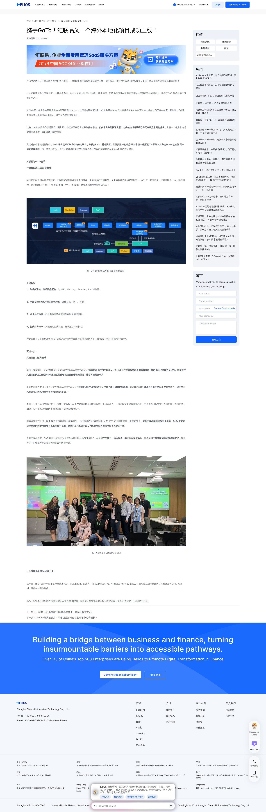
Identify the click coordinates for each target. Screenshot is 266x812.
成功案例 (200, 709)
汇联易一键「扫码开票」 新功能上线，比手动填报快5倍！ (215, 248)
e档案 (139, 727)
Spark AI (39, 4)
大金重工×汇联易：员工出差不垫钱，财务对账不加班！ (216, 111)
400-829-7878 (184, 4)
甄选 (138, 721)
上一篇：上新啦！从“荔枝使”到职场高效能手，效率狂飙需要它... (60, 612)
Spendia (140, 733)
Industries (66, 4)
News (102, 4)
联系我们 (170, 721)
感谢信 (199, 721)
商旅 (226, 48)
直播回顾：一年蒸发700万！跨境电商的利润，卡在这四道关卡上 (216, 131)
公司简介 (170, 709)
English (202, 4)
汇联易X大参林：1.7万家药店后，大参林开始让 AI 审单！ (216, 258)
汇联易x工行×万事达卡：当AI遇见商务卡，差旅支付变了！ (214, 198)
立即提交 (216, 339)
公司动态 (170, 715)
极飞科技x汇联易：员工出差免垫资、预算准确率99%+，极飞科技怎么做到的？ (216, 178)
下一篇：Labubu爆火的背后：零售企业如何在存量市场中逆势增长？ (62, 617)
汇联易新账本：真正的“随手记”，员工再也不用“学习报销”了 (216, 151)
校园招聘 (230, 709)
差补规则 (205, 48)
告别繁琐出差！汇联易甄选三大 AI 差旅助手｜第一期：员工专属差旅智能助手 (216, 228)
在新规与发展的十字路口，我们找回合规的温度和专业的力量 (215, 161)
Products (52, 4)
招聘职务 (230, 715)
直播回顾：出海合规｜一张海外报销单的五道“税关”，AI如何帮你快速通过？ (215, 218)
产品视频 (140, 745)
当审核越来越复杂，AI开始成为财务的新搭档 (215, 86)
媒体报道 (200, 727)
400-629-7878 (33, 720)
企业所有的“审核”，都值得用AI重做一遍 (215, 95)
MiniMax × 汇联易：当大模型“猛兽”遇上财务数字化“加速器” (216, 77)
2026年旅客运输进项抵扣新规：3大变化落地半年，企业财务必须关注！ (215, 208)
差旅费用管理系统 (205, 55)
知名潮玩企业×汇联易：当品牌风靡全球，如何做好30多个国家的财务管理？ (216, 238)
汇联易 (139, 715)
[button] (254, 745)
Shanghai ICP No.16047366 (31, 805)
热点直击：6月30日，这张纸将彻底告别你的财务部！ (216, 141)
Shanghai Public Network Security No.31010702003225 (79, 805)
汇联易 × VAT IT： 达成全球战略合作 (214, 103)
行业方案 (200, 715)
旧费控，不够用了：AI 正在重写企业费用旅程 (215, 121)
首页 (29, 21)
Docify (139, 739)
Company (90, 4)
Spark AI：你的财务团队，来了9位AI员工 (216, 170)
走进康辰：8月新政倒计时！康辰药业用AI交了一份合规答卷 (216, 188)
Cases (78, 4)
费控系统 (205, 42)
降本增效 (226, 42)
